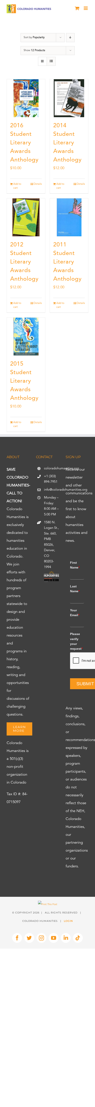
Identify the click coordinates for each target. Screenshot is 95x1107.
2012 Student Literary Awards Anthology (24, 262)
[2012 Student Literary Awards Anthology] (26, 217)
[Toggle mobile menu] (86, 8)
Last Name (75, 589)
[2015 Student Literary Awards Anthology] (26, 336)
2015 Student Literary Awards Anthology (24, 381)
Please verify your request (76, 641)
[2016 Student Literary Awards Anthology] (26, 98)
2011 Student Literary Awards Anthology (67, 262)
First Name (75, 565)
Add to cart (17, 186)
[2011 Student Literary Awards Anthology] (69, 217)
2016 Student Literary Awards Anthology (24, 143)
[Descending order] (70, 37)
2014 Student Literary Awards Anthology (67, 143)
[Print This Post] (47, 904)
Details (38, 184)
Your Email (74, 612)
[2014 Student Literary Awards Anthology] (69, 98)
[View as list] (51, 61)
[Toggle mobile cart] (77, 8)
